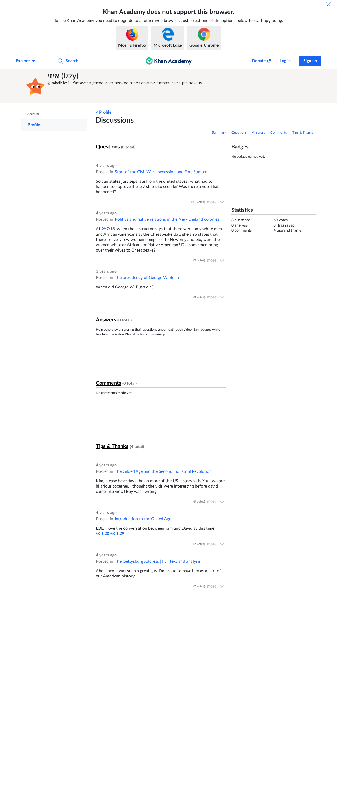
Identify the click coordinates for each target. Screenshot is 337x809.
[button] (35, 86)
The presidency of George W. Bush (147, 278)
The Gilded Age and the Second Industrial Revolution (163, 471)
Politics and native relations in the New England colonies (167, 219)
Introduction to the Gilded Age (143, 519)
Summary (219, 132)
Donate (259, 61)
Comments (278, 132)
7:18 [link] (110, 229)
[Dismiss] (328, 4)
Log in (285, 61)
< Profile (104, 112)
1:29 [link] (119, 534)
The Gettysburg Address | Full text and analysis (158, 561)
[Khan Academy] (169, 61)
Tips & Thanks (302, 132)
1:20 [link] (104, 534)
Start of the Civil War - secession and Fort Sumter (161, 172)
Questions (239, 132)
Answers (258, 132)
